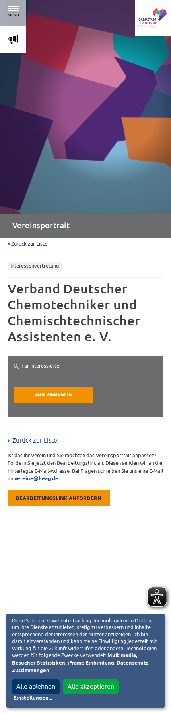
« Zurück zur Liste (27, 244)
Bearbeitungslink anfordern (58, 498)
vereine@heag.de (36, 479)
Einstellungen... (33, 698)
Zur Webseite (53, 394)
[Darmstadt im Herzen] (153, 18)
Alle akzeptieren (91, 686)
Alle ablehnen (35, 686)
